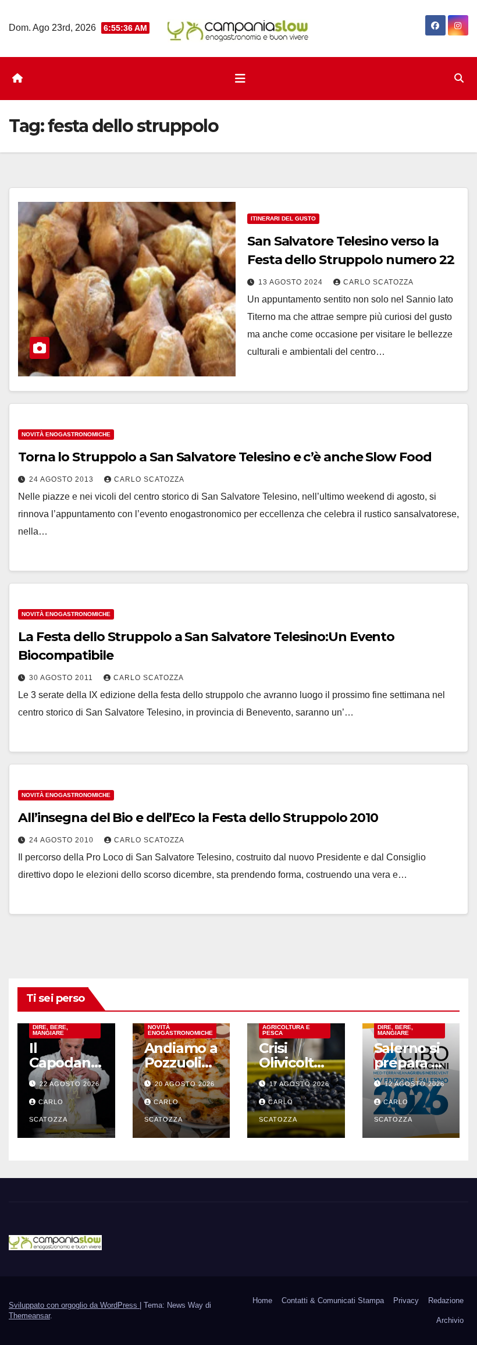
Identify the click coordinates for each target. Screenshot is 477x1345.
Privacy (406, 1300)
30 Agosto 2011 (62, 678)
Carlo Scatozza (378, 282)
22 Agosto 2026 (69, 1083)
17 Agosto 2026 (299, 1083)
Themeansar (29, 1315)
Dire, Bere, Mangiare (50, 1030)
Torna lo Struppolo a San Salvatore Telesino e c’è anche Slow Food (225, 457)
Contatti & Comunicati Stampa (333, 1300)
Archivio (450, 1320)
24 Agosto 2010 (62, 840)
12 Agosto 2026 (414, 1083)
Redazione (446, 1300)
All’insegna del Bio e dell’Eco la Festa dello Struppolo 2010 (198, 817)
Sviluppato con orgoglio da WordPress (74, 1305)
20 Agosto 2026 (185, 1083)
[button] (459, 78)
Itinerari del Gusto (283, 218)
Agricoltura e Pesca (286, 1030)
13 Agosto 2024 (291, 282)
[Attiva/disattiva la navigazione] (240, 78)
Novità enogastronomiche (66, 434)
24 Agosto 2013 (62, 479)
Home (262, 1300)
